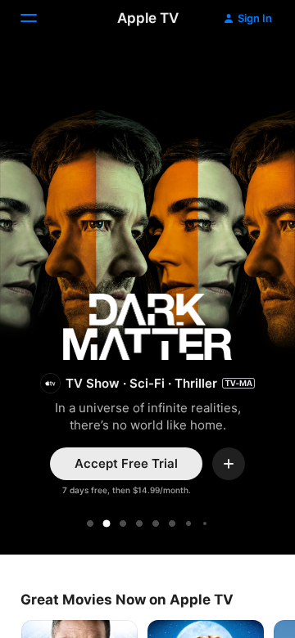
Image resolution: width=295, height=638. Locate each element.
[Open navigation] (38, 18)
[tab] (90, 523)
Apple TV (148, 18)
